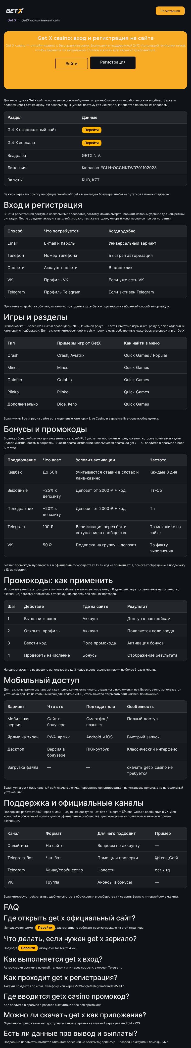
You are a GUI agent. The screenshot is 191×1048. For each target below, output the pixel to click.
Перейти (92, 130)
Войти (72, 63)
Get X (11, 20)
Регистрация (170, 11)
